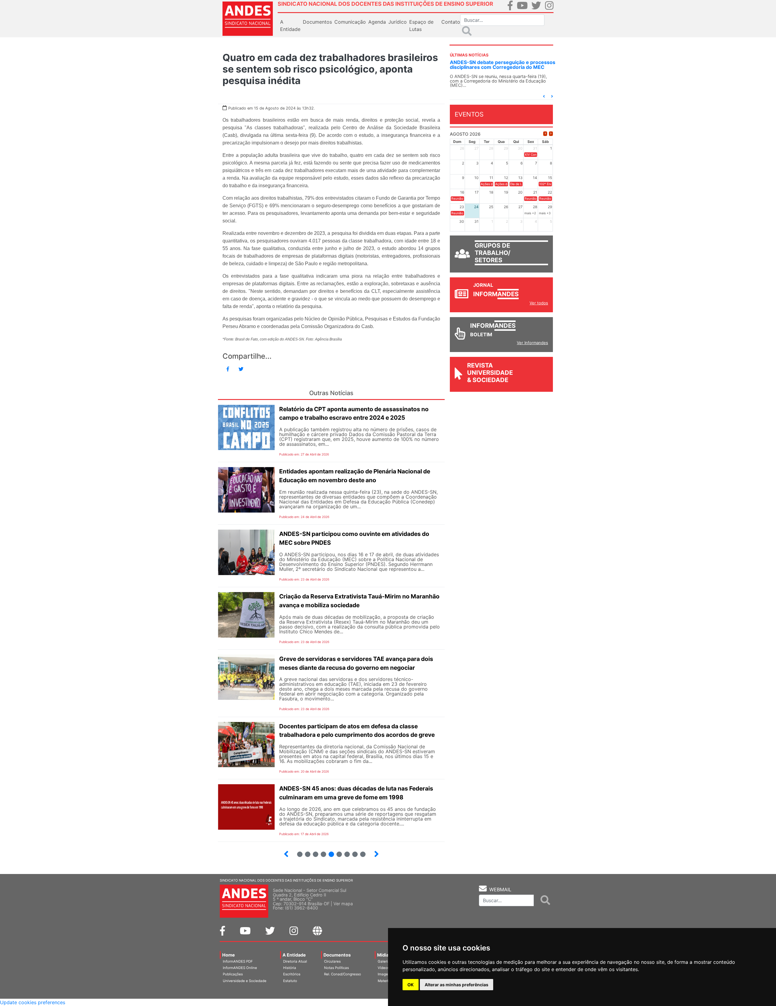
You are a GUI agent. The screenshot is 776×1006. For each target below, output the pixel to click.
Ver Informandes (532, 342)
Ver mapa (343, 903)
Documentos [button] (317, 22)
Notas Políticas (336, 968)
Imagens (385, 974)
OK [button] (410, 984)
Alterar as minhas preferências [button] (456, 984)
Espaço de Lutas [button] (421, 25)
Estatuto (290, 981)
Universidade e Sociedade (244, 981)
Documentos (337, 954)
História (289, 968)
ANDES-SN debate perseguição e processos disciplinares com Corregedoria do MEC (490, 64)
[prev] (545, 133)
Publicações (233, 974)
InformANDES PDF (238, 961)
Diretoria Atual (295, 961)
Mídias (384, 954)
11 (300, 854)
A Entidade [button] (290, 25)
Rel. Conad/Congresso (342, 974)
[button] (543, 96)
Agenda (377, 22)
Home (228, 954)
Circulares (332, 961)
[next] (551, 133)
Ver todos (539, 302)
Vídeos (383, 968)
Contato (450, 22)
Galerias (385, 961)
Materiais (385, 981)
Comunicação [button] (350, 22)
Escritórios (291, 974)
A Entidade (294, 954)
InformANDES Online (240, 968)
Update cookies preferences (32, 1002)
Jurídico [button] (397, 22)
